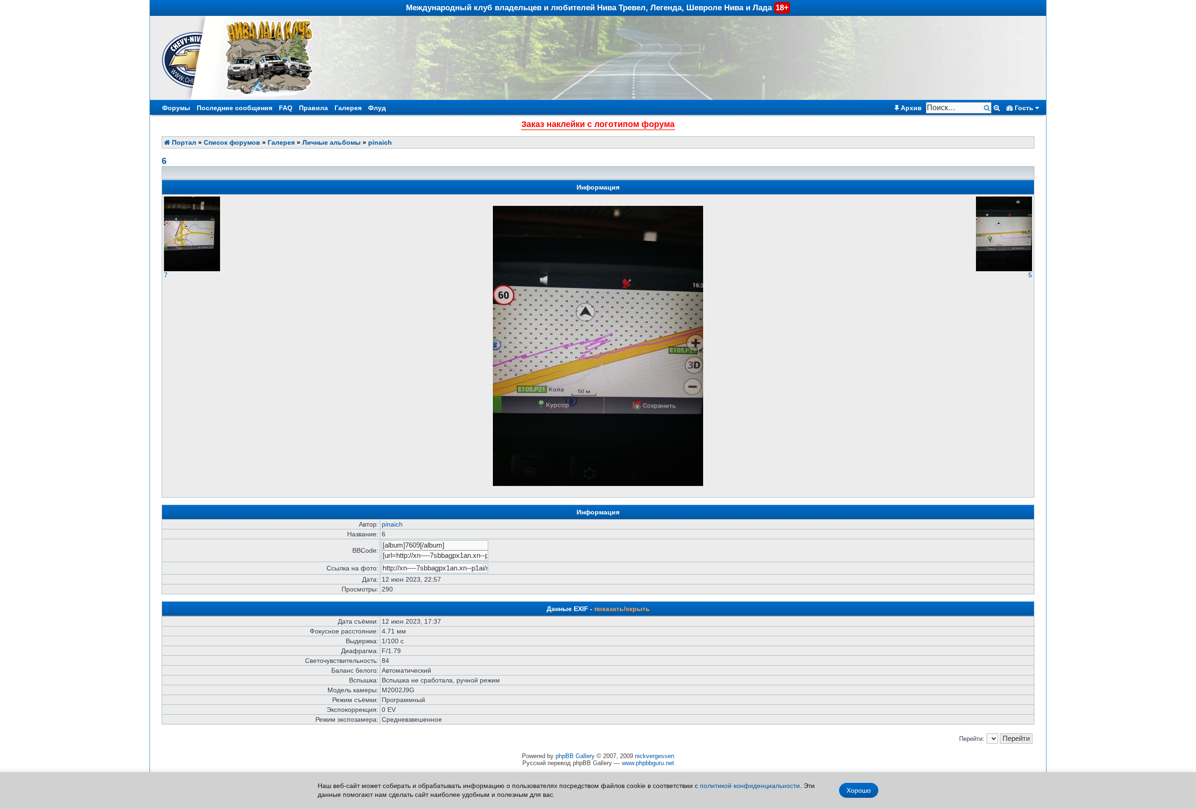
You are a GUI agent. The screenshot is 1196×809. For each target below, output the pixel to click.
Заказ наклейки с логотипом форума (598, 124)
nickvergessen (654, 756)
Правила (313, 108)
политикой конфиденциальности (750, 785)
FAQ (285, 108)
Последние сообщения (234, 108)
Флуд (377, 108)
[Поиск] (988, 108)
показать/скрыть (622, 608)
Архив (910, 108)
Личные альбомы (331, 142)
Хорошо (859, 790)
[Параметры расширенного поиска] (996, 107)
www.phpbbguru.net (648, 763)
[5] (1004, 269)
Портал (183, 142)
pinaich (380, 142)
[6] (598, 483)
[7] (192, 269)
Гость (1024, 108)
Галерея (348, 108)
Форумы (176, 108)
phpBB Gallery (575, 756)
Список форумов (232, 142)
